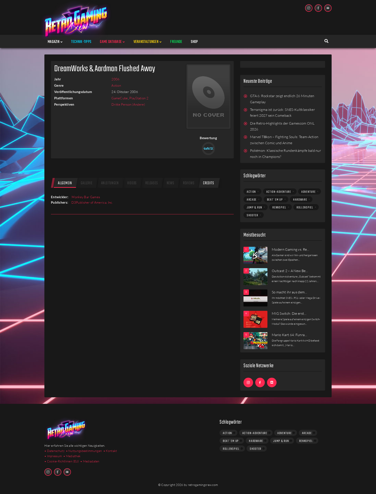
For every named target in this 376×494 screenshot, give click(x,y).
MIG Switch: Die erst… (289, 313)
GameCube (119, 98)
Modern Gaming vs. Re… (290, 249)
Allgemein (65, 183)
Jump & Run (254, 207)
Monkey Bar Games (86, 197)
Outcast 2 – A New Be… (290, 271)
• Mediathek (72, 456)
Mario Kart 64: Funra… (289, 335)
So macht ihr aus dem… (289, 292)
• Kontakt (110, 451)
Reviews (189, 183)
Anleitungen (110, 183)
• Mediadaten (89, 461)
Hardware (300, 199)
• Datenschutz (54, 451)
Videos (132, 183)
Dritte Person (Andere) (128, 104)
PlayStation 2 (138, 98)
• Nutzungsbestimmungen (84, 451)
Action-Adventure (278, 192)
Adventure (308, 192)
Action (116, 85)
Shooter (252, 215)
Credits (208, 183)
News (170, 183)
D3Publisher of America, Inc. (92, 202)
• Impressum (53, 456)
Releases (151, 183)
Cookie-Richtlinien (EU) (63, 461)
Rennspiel (279, 207)
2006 (115, 79)
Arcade (252, 199)
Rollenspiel (305, 207)
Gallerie (86, 183)
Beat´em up (275, 199)
